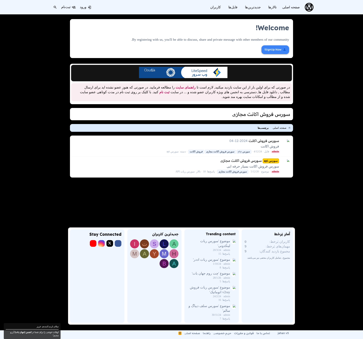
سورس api (173, 151)
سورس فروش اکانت (264, 141)
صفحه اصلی (192, 333)
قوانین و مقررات (244, 333)
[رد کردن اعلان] (74, 69)
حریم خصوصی (222, 333)
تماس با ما (263, 333)
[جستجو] (55, 7)
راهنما (206, 333)
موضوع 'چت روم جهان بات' (211, 273)
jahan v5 (283, 333)
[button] (266, 7)
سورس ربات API (185, 171)
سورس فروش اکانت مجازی (249, 160)
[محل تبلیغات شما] (183, 77)
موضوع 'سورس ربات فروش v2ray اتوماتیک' (210, 289)
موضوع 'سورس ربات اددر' (211, 259)
